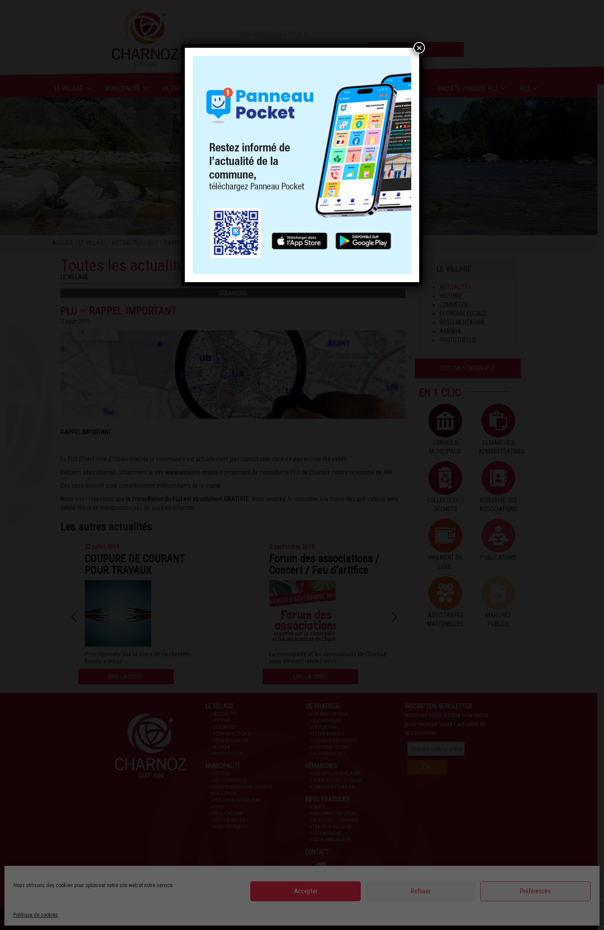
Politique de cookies (35, 915)
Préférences (535, 891)
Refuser (421, 891)
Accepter (305, 891)
